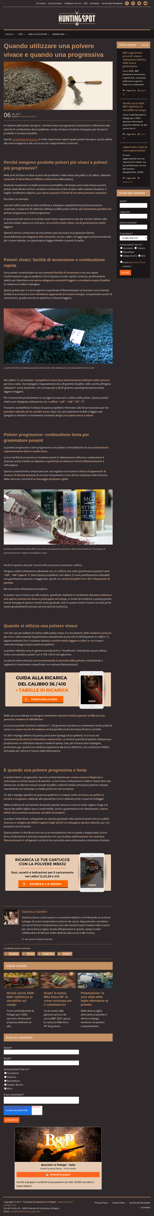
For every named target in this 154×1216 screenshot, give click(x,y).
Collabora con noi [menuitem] (72, 3)
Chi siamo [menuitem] (41, 3)
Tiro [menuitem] (20, 34)
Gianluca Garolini (28, 116)
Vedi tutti (144, 45)
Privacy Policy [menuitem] (101, 1203)
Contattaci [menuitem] (94, 3)
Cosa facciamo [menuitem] (55, 3)
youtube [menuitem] (145, 3)
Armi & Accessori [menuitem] (37, 34)
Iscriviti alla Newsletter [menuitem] (112, 3)
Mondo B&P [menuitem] (58, 34)
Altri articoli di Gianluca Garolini (38, 939)
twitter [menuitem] (139, 3)
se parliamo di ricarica (25, 139)
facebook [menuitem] (127, 3)
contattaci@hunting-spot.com (25, 1211)
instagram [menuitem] (133, 3)
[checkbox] (58, 1081)
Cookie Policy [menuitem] (118, 1203)
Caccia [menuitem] (9, 34)
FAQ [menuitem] (85, 3)
